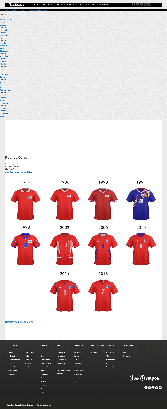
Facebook (146, 387)
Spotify (160, 387)
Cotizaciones (111, 359)
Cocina (76, 359)
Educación (77, 363)
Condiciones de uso (44, 405)
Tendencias (61, 356)
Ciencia (76, 356)
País (10, 363)
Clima (108, 356)
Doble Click (45, 345)
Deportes (28, 345)
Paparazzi (61, 352)
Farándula (45, 367)
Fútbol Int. (29, 359)
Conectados (45, 359)
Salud (76, 367)
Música (43, 381)
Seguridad (12, 374)
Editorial (11, 356)
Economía (12, 367)
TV (42, 389)
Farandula (94, 352)
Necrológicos (111, 367)
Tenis (27, 370)
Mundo (10, 352)
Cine (42, 356)
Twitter (149, 387)
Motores (28, 363)
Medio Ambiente (80, 370)
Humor (43, 370)
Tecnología (78, 378)
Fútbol (27, 356)
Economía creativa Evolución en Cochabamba (63, 373)
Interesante (78, 352)
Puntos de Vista (14, 359)
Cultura (44, 352)
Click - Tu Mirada (97, 345)
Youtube (156, 387)
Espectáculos (46, 363)
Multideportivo (30, 367)
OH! (59, 345)
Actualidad (12, 345)
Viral (75, 381)
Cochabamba (13, 370)
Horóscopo (110, 352)
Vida (42, 392)
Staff (124, 352)
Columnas (61, 363)
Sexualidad (78, 374)
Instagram (153, 387)
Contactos (126, 356)
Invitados (44, 374)
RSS (107, 363)
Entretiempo (29, 352)
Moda (43, 378)
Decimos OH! (62, 359)
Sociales (44, 385)
